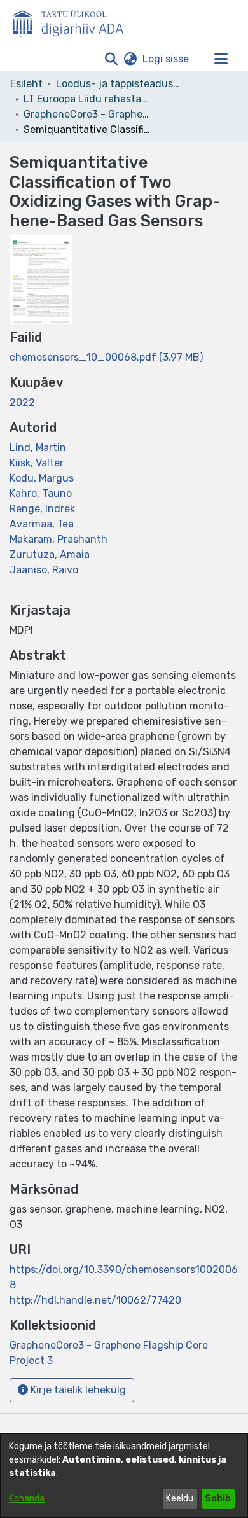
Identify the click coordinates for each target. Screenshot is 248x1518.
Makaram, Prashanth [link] (58, 539)
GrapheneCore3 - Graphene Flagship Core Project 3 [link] (87, 114)
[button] (111, 59)
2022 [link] (22, 402)
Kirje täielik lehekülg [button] (77, 1390)
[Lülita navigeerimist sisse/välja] (220, 59)
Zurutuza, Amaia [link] (50, 554)
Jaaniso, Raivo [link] (44, 570)
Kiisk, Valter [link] (37, 463)
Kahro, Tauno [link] (41, 493)
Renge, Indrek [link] (42, 509)
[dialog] (124, 1475)
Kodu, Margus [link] (42, 478)
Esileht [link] (26, 84)
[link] (106, 357)
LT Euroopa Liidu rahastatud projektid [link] (87, 99)
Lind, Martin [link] (38, 448)
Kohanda (27, 1498)
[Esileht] (73, 21)
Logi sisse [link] (166, 59)
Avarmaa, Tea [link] (42, 524)
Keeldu (179, 1498)
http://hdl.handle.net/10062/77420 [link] (95, 1300)
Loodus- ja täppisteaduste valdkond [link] (119, 84)
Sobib (218, 1498)
